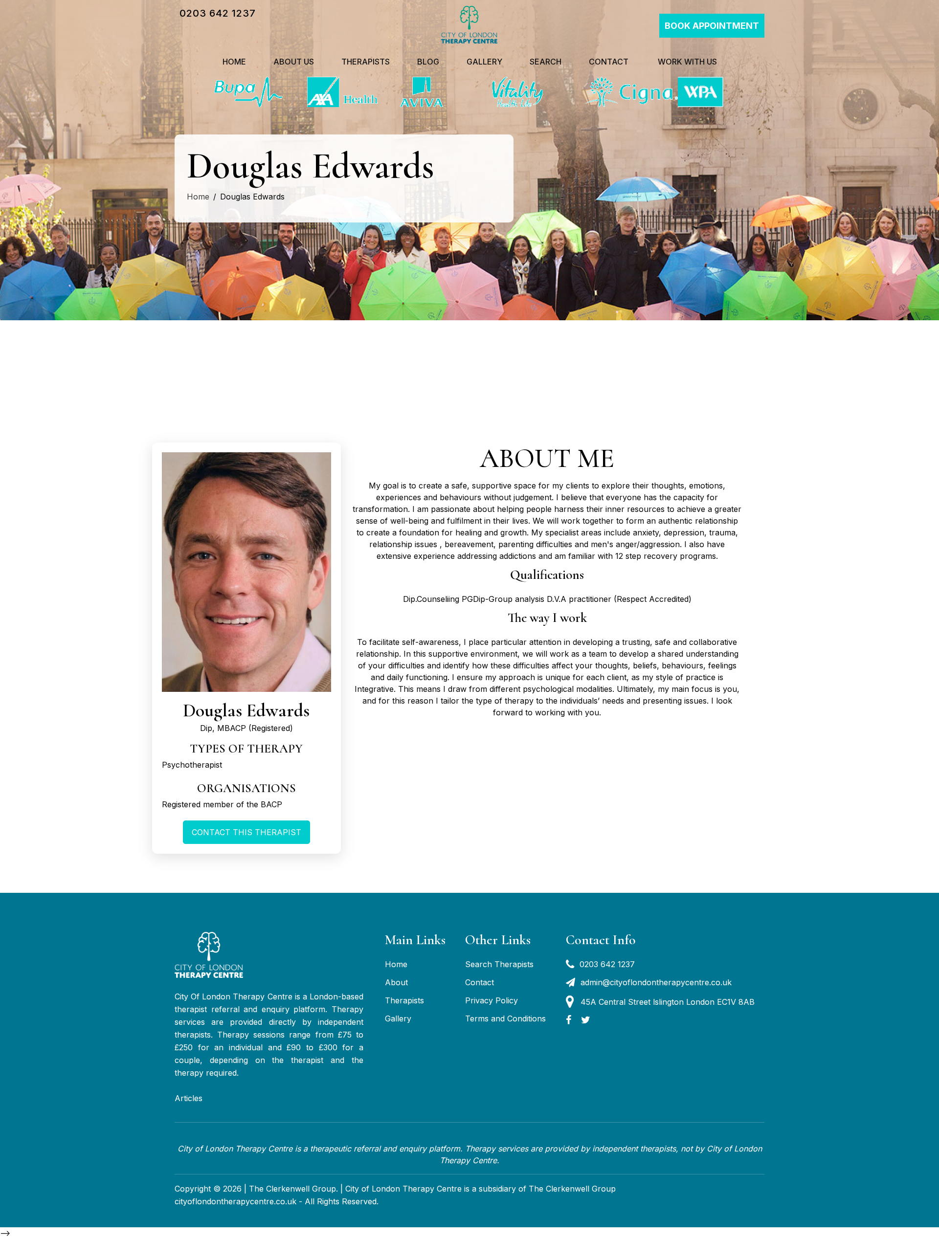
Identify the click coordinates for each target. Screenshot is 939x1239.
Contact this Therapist (246, 832)
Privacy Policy (491, 1000)
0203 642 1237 (217, 13)
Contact (608, 61)
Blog (428, 61)
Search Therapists (499, 964)
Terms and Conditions (505, 1018)
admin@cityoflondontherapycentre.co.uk (656, 982)
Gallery (484, 61)
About (396, 982)
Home (234, 61)
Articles (188, 1098)
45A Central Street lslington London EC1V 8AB (668, 1002)
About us (293, 61)
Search (545, 61)
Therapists (365, 61)
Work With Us (686, 61)
